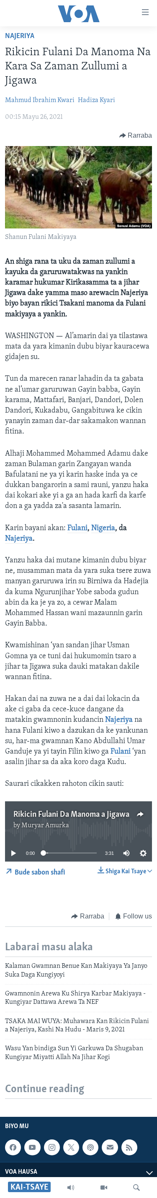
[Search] (136, 1187)
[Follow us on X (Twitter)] (71, 1147)
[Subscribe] (110, 1147)
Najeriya (19, 36)
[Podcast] (90, 1147)
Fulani (77, 528)
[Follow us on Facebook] (13, 1147)
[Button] (135, 135)
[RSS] (129, 1147)
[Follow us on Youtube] (32, 1147)
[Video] (103, 1187)
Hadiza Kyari (96, 100)
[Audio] (70, 1187)
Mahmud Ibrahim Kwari (40, 100)
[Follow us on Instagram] (52, 1147)
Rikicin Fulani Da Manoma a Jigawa (71, 815)
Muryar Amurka (45, 825)
